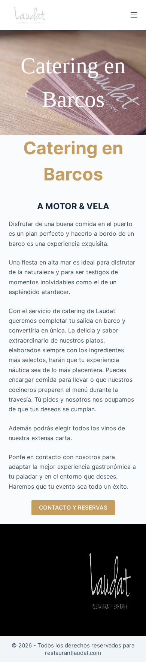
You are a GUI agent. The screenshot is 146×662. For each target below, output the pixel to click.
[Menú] (134, 15)
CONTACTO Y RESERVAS (73, 507)
